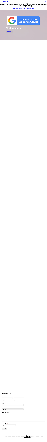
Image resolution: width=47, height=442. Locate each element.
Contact (33, 8)
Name (3, 396)
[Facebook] (45, 1)
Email (3, 403)
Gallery (24, 8)
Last (14, 400)
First (3, 400)
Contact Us (9, 31)
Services (20, 8)
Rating (3, 407)
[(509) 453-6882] (4, 1)
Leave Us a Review (5, 412)
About (17, 8)
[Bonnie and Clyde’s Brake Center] (23, 436)
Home (14, 8)
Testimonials (28, 8)
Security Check (5, 423)
